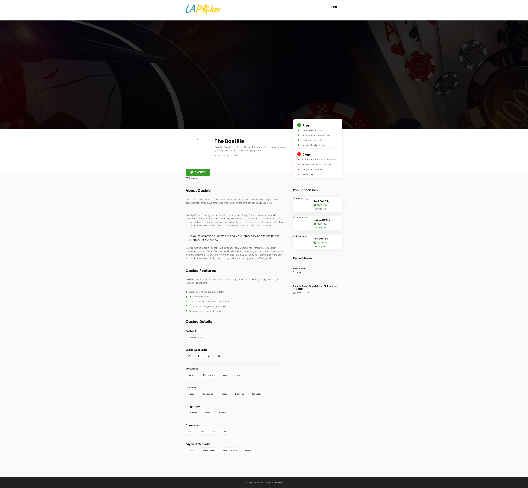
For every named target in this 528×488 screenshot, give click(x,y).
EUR (190, 431)
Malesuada (207, 393)
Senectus (256, 393)
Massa (224, 393)
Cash (191, 450)
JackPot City (322, 201)
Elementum (209, 375)
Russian (222, 412)
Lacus (191, 393)
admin (298, 272)
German (193, 412)
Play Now (200, 172)
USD (225, 431)
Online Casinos (196, 337)
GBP (202, 431)
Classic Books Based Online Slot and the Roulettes (315, 287)
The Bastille (321, 238)
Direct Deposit (229, 450)
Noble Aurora (322, 220)
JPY (213, 431)
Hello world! (299, 268)
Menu (239, 375)
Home (334, 7)
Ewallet (248, 450)
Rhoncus (239, 393)
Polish (207, 412)
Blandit (192, 375)
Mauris (226, 375)
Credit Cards (208, 450)
